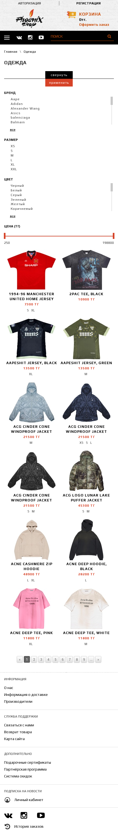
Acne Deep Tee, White (86, 633)
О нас (8, 687)
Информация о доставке (26, 694)
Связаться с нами (19, 725)
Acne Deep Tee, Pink (31, 633)
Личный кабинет (28, 799)
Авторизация (29, 3)
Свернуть (59, 75)
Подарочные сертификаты (27, 762)
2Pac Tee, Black (86, 294)
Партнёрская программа (25, 769)
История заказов (29, 826)
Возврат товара (18, 732)
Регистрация (88, 3)
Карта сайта (14, 739)
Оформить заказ (94, 25)
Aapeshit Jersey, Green (86, 363)
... (91, 659)
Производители (18, 701)
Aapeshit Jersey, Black (31, 363)
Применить (59, 83)
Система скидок (18, 776)
